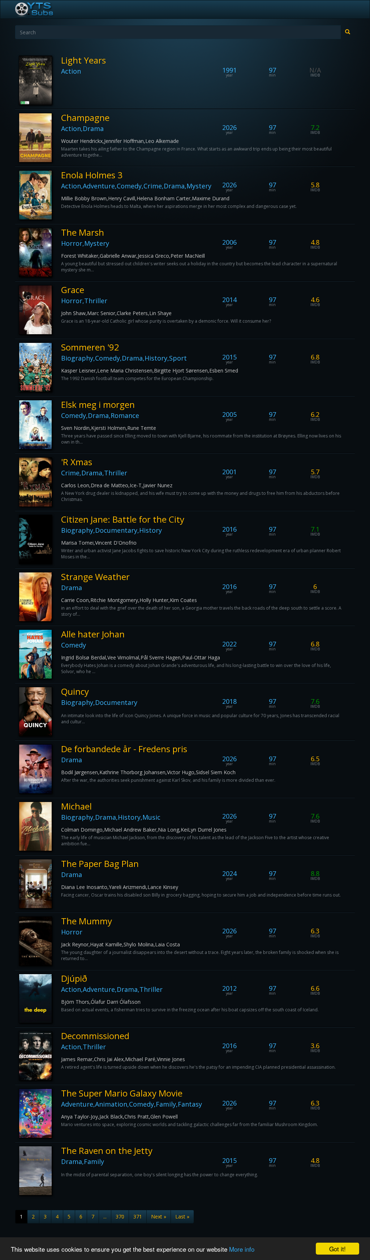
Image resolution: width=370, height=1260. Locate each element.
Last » (182, 1216)
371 (137, 1216)
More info (241, 1249)
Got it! (337, 1248)
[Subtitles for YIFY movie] (42, 9)
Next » (158, 1216)
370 (120, 1216)
